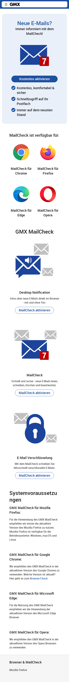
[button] (6, 4)
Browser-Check (39, 578)
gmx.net (15, 4)
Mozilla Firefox (18, 670)
